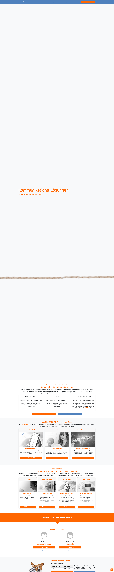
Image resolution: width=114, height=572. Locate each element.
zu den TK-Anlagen (44, 414)
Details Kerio (66, 507)
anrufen (44, 550)
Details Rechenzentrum (47, 507)
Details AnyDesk (27, 507)
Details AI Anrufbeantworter (83, 458)
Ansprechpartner (68, 2)
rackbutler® (87, 407)
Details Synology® (86, 507)
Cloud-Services (60, 2)
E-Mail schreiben (44, 547)
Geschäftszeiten (76, 2)
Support (93, 2)
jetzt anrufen (85, 2)
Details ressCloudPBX (30, 458)
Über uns (47, 2)
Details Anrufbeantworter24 (57, 458)
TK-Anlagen (52, 2)
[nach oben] (111, 569)
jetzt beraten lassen (70, 414)
